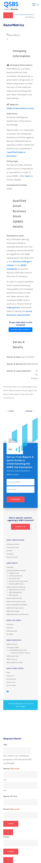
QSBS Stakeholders (15, 540)
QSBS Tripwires (13, 595)
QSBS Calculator (12, 644)
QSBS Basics (12, 563)
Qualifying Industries (15, 576)
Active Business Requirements (18, 581)
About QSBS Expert (15, 668)
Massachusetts (12, 631)
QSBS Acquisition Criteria (17, 590)
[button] (34, 4)
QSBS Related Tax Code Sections (18, 614)
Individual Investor (13, 544)
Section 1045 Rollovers (14, 598)
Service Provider (12, 557)
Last (4, 790)
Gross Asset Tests (14, 578)
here (27, 176)
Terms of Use (11, 682)
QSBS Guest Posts (13, 656)
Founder (9, 551)
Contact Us (20, 527)
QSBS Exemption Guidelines (16, 587)
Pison (10, 411)
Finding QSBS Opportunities (18, 650)
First (5, 780)
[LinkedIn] (8, 691)
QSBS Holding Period (15, 592)
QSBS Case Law (12, 659)
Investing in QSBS (13, 647)
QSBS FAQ (10, 567)
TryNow (29, 411)
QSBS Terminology (13, 611)
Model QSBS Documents (15, 662)
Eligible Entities (14, 573)
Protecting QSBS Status (16, 584)
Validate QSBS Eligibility (20, 330)
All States (10, 634)
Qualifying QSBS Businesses (16, 570)
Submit (11, 824)
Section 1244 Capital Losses (16, 601)
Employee (10, 554)
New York (10, 628)
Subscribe (15, 499)
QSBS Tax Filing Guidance (15, 608)
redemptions (13, 307)
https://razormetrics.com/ (20, 108)
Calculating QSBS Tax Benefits (17, 605)
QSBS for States (14, 620)
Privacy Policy (11, 679)
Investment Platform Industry (20, 653)
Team (8, 673)
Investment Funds (13, 547)
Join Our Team (11, 685)
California (10, 624)
